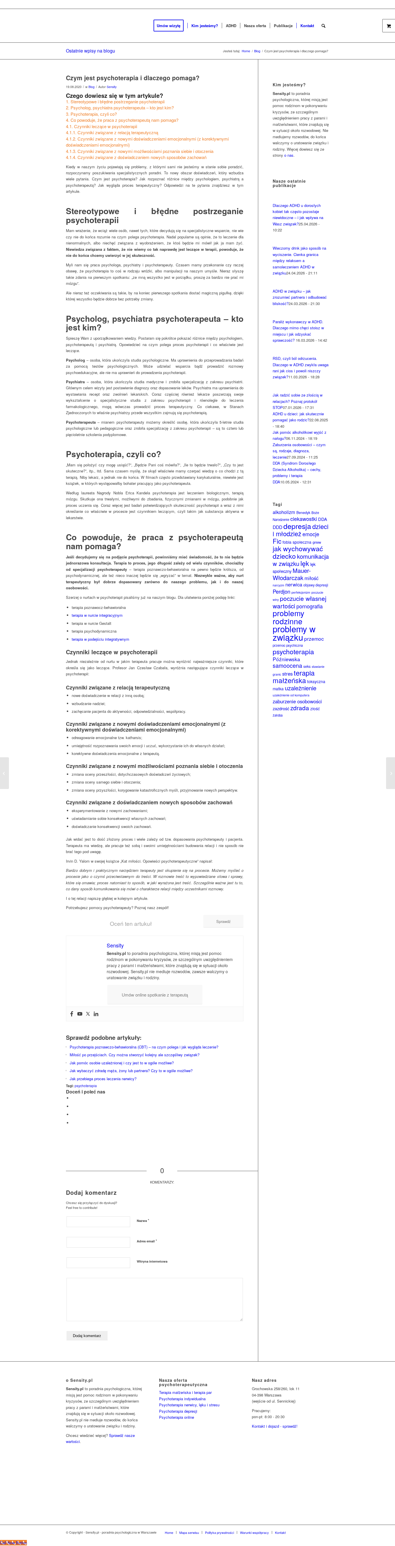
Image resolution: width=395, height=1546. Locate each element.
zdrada (299, 707)
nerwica (293, 584)
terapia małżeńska (294, 676)
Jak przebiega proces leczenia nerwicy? (103, 1078)
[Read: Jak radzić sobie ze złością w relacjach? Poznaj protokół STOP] (278, 389)
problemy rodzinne (288, 616)
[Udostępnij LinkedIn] (73, 1114)
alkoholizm (284, 512)
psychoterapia (86, 1085)
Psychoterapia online (176, 1417)
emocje (310, 534)
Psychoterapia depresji (178, 1411)
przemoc (314, 638)
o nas (289, 155)
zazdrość (281, 708)
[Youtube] (79, 1014)
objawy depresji (315, 585)
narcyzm (278, 585)
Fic (277, 540)
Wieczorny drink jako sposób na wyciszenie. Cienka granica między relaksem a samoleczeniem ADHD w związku (299, 260)
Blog (91, 87)
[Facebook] (71, 1014)
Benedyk (303, 512)
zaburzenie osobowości (297, 701)
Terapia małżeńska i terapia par (185, 1392)
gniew (317, 542)
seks (307, 666)
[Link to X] (307, 1532)
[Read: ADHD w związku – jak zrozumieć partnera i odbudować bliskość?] (278, 285)
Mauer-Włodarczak (292, 574)
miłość (311, 578)
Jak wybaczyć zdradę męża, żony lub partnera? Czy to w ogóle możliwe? (131, 1070)
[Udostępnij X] (73, 1106)
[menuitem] (170, 25)
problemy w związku (294, 632)
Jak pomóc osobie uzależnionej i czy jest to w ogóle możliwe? (122, 1062)
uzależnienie (300, 688)
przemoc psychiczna (288, 645)
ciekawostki (303, 518)
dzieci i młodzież (300, 530)
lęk (304, 563)
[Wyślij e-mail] (73, 1123)
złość (315, 708)
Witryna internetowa (152, 1261)
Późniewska (286, 659)
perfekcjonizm (300, 592)
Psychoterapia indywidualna (182, 1398)
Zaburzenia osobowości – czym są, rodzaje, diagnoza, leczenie (299, 451)
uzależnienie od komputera (291, 695)
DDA (322, 519)
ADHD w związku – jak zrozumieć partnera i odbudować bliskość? (300, 297)
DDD (277, 527)
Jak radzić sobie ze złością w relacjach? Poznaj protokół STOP (297, 401)
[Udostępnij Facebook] (73, 1098)
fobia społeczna (297, 542)
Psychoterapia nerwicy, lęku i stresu (189, 1404)
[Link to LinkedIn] (316, 1532)
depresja (297, 526)
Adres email (147, 1241)
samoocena (287, 665)
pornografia (309, 606)
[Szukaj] (323, 25)
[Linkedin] (96, 1014)
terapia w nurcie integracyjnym (97, 615)
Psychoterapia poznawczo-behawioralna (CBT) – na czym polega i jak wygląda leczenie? (144, 1047)
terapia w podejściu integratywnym (100, 639)
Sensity (112, 87)
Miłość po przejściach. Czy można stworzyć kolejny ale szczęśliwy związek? (135, 1054)
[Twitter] (88, 1014)
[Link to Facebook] (298, 1532)
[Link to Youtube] (324, 1532)
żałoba (278, 715)
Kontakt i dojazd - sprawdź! (275, 1426)
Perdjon (281, 591)
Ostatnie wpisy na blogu (90, 50)
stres (287, 673)
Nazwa (143, 1220)
